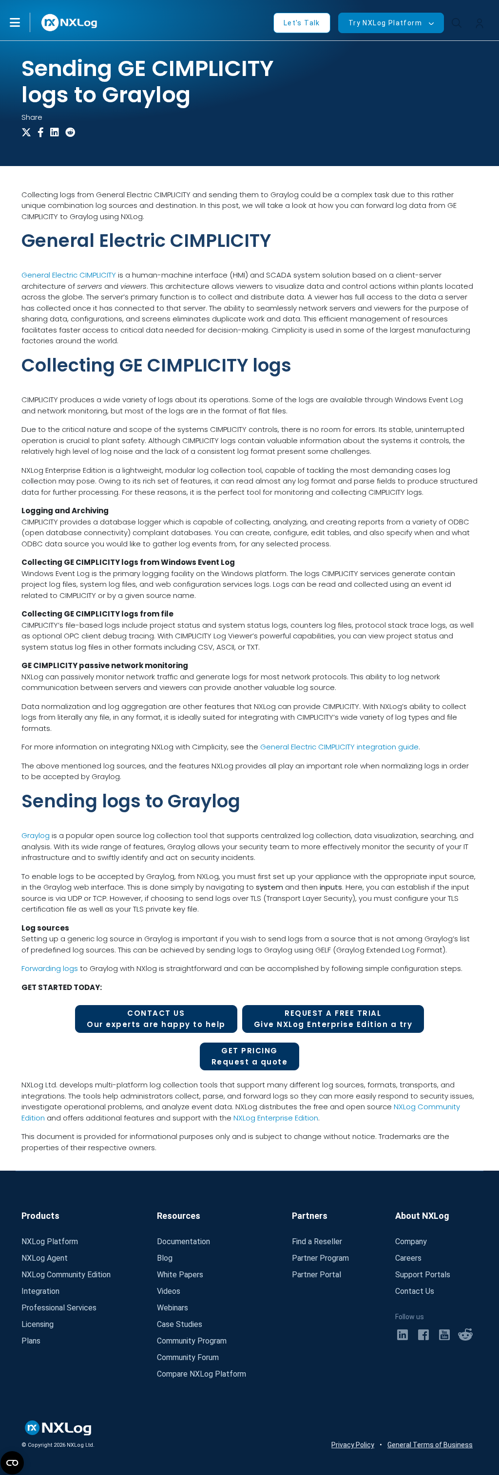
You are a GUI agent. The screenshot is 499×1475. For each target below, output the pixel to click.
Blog (165, 1258)
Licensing (37, 1324)
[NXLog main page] (69, 23)
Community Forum (188, 1357)
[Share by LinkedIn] (56, 132)
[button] (25, 22)
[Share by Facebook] (44, 132)
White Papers (180, 1274)
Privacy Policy (352, 1445)
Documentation (183, 1241)
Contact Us (414, 1291)
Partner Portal (316, 1274)
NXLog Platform (49, 1241)
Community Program (192, 1340)
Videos (168, 1291)
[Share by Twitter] (28, 132)
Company (411, 1241)
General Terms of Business (430, 1445)
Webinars (172, 1307)
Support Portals (422, 1274)
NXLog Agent (44, 1258)
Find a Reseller (317, 1241)
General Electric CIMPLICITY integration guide (339, 747)
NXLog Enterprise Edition (275, 1118)
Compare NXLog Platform (201, 1374)
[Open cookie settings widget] (12, 1463)
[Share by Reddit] (72, 132)
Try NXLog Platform (385, 23)
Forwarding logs (49, 968)
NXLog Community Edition (66, 1274)
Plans (30, 1340)
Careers (408, 1258)
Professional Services (58, 1307)
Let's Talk (302, 23)
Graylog (35, 835)
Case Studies (179, 1324)
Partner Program (320, 1258)
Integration (40, 1291)
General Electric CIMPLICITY (68, 275)
